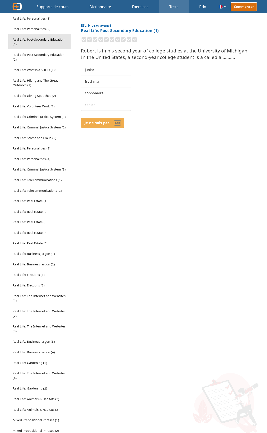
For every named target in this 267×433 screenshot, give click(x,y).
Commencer (244, 6)
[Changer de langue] (222, 6)
